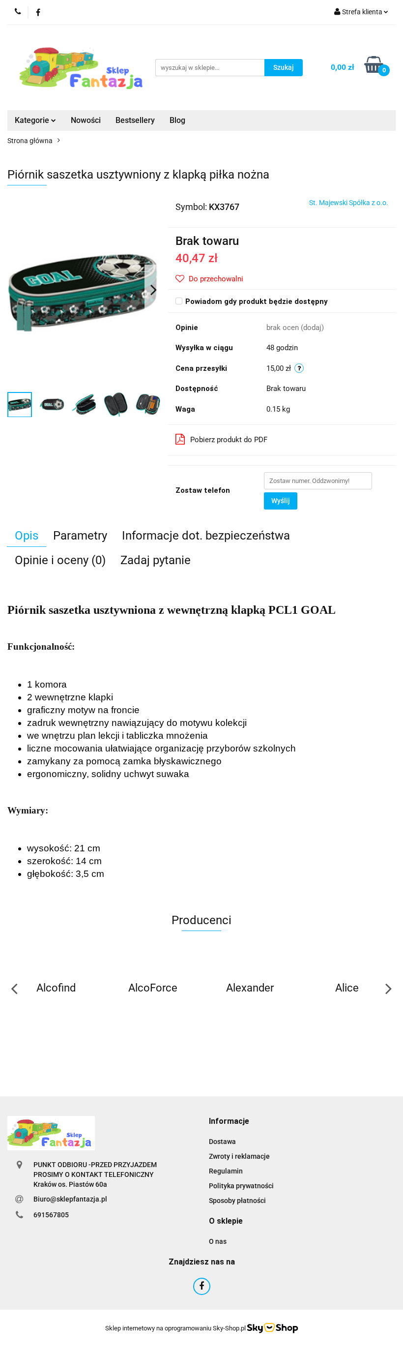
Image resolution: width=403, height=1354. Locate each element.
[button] (229, 1122)
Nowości (86, 120)
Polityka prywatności (241, 1186)
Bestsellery (135, 120)
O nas (218, 1241)
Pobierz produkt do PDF (228, 439)
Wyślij (280, 501)
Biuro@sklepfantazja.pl (70, 1199)
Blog (177, 120)
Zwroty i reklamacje (239, 1156)
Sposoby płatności (237, 1200)
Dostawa (222, 1141)
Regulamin (226, 1171)
